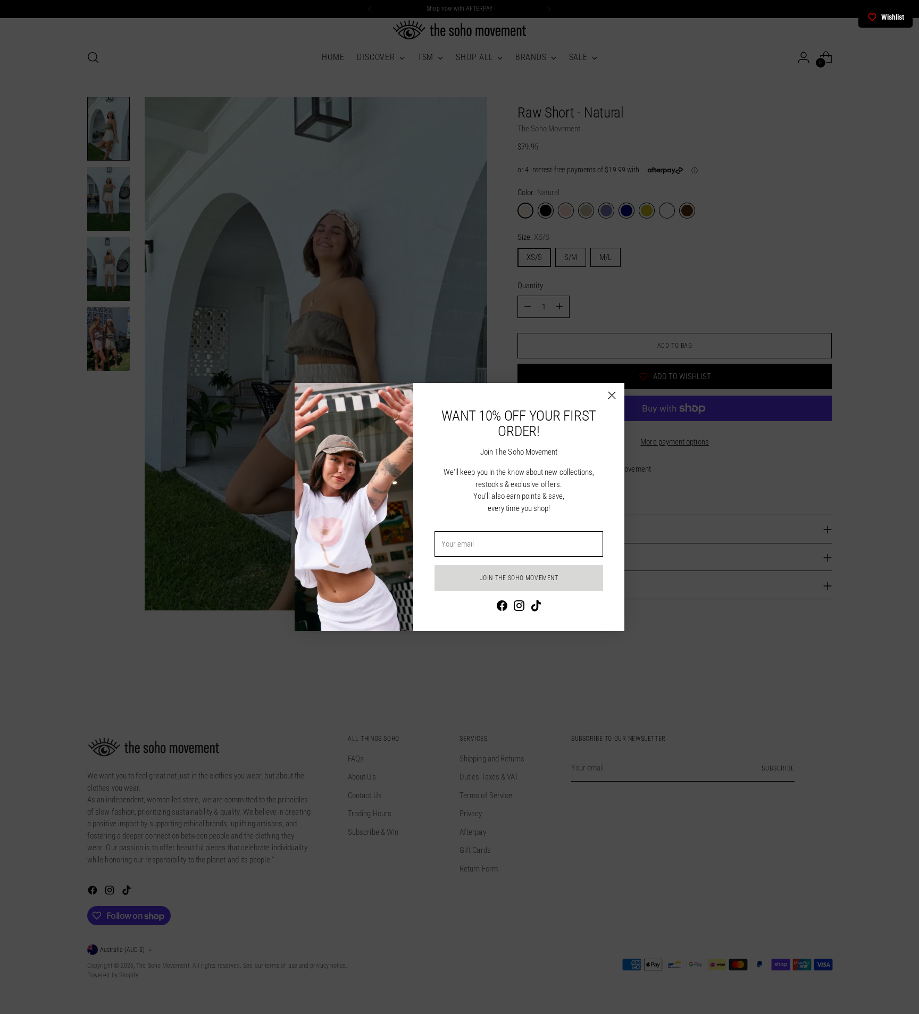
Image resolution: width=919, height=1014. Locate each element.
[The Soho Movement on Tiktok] (536, 607)
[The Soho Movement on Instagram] (519, 607)
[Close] (612, 395)
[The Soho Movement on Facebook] (502, 607)
